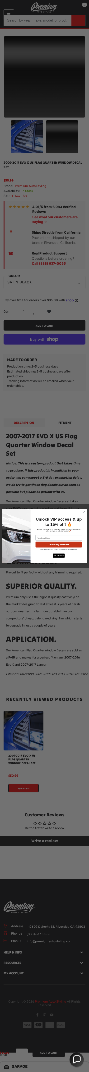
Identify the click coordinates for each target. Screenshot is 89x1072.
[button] (77, 1060)
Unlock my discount (58, 544)
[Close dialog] (84, 511)
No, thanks (58, 555)
